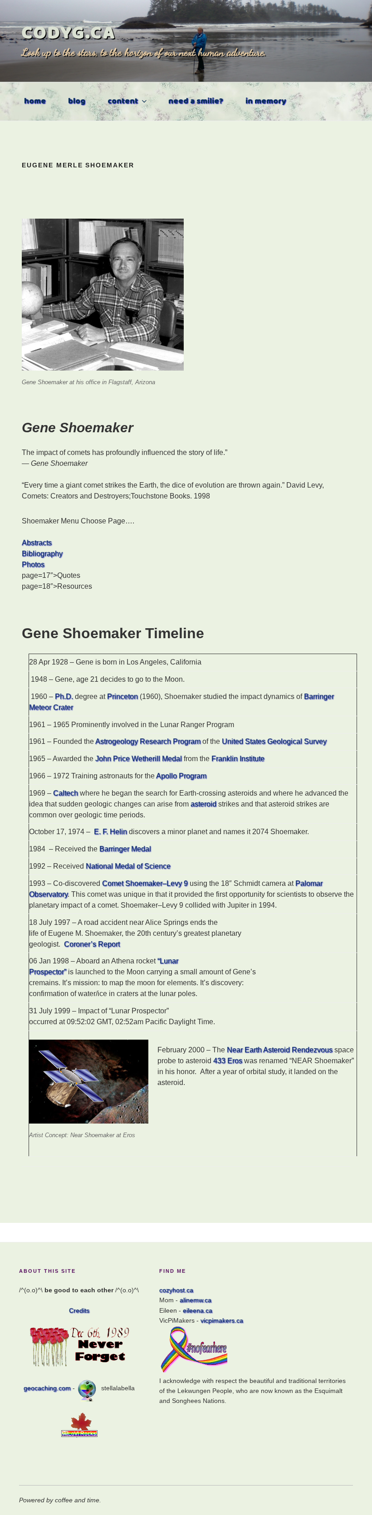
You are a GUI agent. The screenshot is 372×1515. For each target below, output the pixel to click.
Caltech (65, 793)
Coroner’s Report (92, 944)
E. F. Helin (110, 832)
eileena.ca (197, 1310)
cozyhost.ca (176, 1290)
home (35, 101)
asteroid (203, 804)
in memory (265, 101)
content (123, 101)
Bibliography (42, 553)
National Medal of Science (128, 866)
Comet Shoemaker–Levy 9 (145, 883)
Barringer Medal (125, 849)
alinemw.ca (195, 1300)
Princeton (122, 696)
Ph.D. (64, 696)
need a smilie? (195, 101)
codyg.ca (69, 33)
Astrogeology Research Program (148, 741)
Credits (79, 1310)
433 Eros (228, 1061)
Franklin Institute (237, 758)
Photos (33, 564)
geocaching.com (47, 1388)
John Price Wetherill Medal (138, 758)
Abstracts (37, 543)
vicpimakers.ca (222, 1320)
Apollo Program (181, 776)
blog (76, 101)
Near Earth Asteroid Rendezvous (280, 1050)
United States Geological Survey (274, 741)
